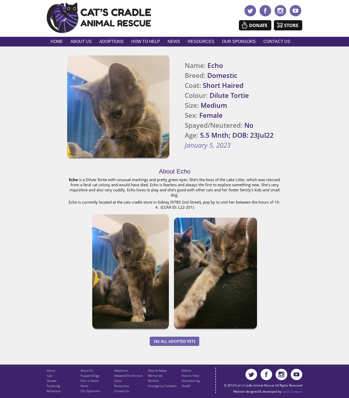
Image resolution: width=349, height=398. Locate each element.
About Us (81, 41)
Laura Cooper (292, 391)
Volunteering (191, 381)
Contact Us (276, 41)
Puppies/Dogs (90, 375)
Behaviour (54, 391)
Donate (258, 25)
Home (57, 41)
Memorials (155, 375)
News (174, 41)
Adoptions (111, 41)
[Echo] (130, 329)
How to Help (145, 41)
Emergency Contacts (162, 386)
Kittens (186, 370)
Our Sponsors (239, 41)
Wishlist (153, 381)
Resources (201, 41)
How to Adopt (157, 370)
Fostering (53, 386)
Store (291, 25)
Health (186, 386)
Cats (50, 375)
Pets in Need (89, 381)
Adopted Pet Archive (128, 375)
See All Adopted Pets (174, 341)
